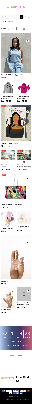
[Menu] (29, 17)
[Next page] (26, 318)
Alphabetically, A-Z (11, 29)
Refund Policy (15, 400)
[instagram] (24, 377)
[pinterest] (21, 377)
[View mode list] (27, 28)
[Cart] (25, 17)
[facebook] (17, 377)
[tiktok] (28, 377)
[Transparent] (8, 162)
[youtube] (17, 380)
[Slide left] (12, 355)
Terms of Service (24, 400)
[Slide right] (20, 355)
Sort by (3, 29)
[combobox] (10, 17)
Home (2, 22)
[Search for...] (21, 17)
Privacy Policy (6, 400)
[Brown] (24, 162)
